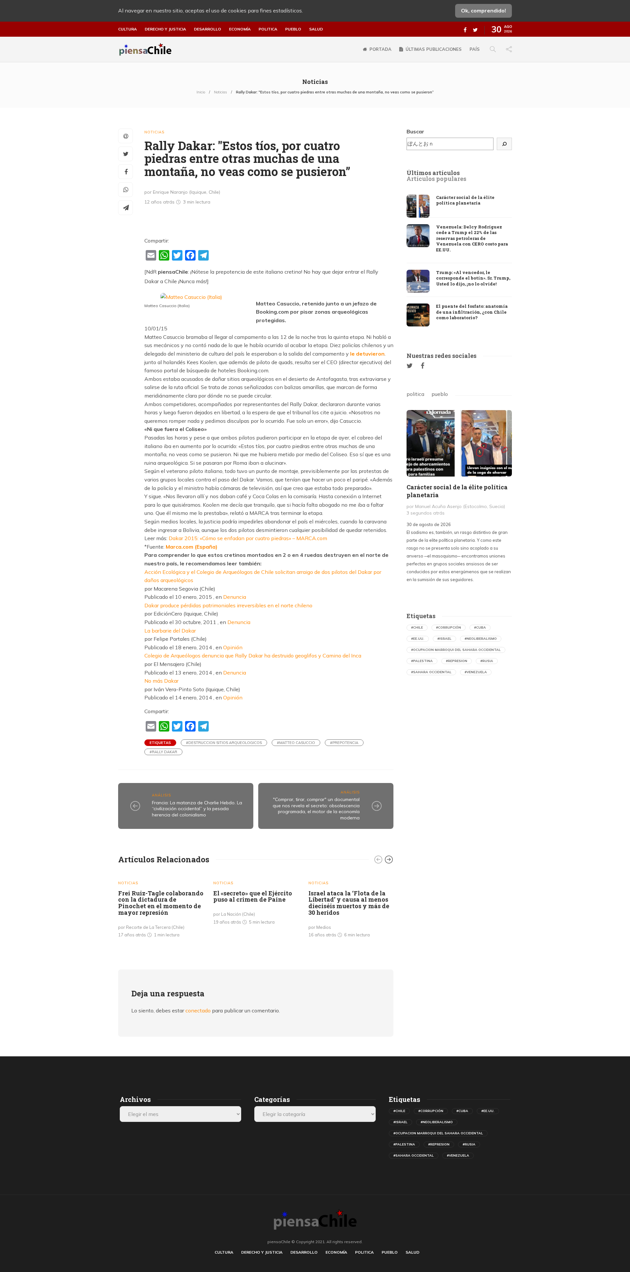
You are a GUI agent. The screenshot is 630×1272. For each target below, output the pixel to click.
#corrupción (448, 627)
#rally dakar (163, 752)
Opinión (232, 647)
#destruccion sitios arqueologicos (224, 742)
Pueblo (293, 29)
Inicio (201, 92)
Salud (316, 29)
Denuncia (234, 597)
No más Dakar (161, 680)
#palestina (422, 661)
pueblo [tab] (439, 394)
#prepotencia (344, 742)
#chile (417, 627)
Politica (268, 29)
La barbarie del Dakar (170, 630)
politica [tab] (415, 394)
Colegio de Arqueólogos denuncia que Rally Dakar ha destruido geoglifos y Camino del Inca (252, 655)
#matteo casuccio (296, 742)
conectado (198, 1010)
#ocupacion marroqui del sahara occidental (456, 650)
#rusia (486, 661)
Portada (380, 49)
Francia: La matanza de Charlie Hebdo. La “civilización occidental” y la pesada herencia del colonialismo (197, 809)
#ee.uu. (417, 638)
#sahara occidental (431, 672)
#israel (444, 638)
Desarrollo (207, 29)
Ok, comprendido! (483, 10)
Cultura (127, 29)
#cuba (480, 627)
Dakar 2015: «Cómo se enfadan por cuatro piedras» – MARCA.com (248, 538)
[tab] (433, 173)
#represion (456, 661)
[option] (160, 907)
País (475, 49)
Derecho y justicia (165, 29)
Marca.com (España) (192, 546)
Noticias (220, 92)
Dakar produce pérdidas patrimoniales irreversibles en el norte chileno (228, 605)
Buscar (415, 131)
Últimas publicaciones (434, 49)
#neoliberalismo (481, 638)
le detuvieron (367, 353)
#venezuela (476, 672)
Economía (240, 29)
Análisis (161, 795)
